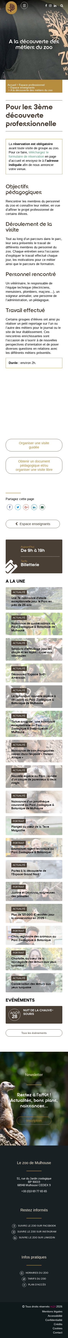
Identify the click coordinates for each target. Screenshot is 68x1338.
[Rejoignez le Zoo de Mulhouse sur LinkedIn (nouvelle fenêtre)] (55, 5)
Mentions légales (52, 1311)
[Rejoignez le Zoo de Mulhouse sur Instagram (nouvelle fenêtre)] (50, 5)
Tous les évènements (34, 1032)
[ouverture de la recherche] (60, 5)
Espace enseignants (22, 87)
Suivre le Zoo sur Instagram (36, 1231)
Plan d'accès (37, 1284)
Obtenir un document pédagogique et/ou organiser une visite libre (34, 465)
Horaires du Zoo (37, 1273)
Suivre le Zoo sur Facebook (37, 1225)
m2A (53, 1306)
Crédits (58, 1324)
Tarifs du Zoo (37, 1278)
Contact (57, 1332)
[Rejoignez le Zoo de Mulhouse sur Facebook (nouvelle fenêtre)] (46, 5)
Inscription (34, 1121)
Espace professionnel (32, 84)
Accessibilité (55, 1315)
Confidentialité (53, 1319)
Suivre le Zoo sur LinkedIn (37, 1237)
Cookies (57, 1328)
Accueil (12, 84)
